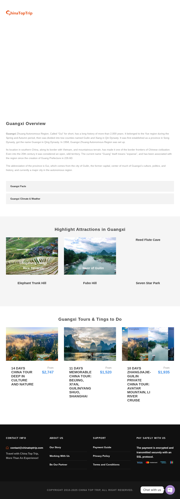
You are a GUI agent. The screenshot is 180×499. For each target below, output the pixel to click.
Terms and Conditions (106, 464)
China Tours (93, 12)
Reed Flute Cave (148, 240)
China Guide (147, 12)
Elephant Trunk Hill (32, 283)
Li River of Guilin (91, 268)
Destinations (111, 12)
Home (78, 12)
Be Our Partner (58, 464)
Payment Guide (102, 447)
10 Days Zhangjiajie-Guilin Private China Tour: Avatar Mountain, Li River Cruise (139, 384)
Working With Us (60, 456)
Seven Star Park (148, 283)
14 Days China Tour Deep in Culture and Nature (22, 376)
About (162, 12)
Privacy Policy (101, 456)
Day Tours (129, 12)
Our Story (55, 447)
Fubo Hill (90, 283)
